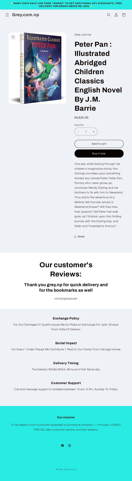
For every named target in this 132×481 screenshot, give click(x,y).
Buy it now (99, 153)
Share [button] (81, 236)
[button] (7, 15)
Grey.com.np (70, 469)
